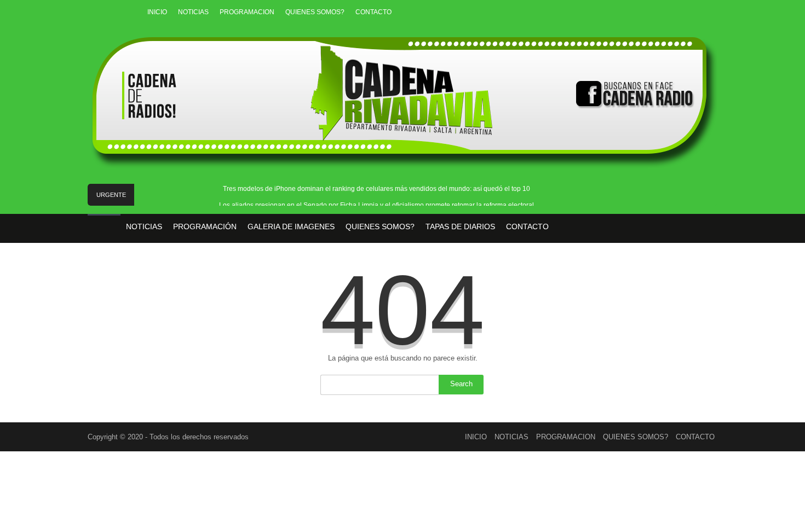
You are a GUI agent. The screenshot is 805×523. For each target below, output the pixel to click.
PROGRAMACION (247, 12)
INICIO (157, 12)
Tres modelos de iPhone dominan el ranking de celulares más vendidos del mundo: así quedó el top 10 (376, 189)
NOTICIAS (193, 12)
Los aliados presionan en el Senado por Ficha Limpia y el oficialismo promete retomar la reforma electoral (376, 205)
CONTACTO (373, 12)
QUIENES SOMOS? (314, 12)
